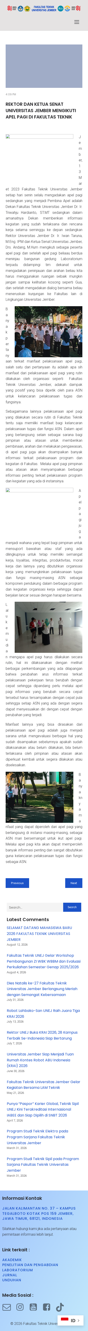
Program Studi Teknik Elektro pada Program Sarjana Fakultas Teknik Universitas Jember (37, 1137)
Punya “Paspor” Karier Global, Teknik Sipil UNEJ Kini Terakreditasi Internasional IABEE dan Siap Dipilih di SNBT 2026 (43, 1109)
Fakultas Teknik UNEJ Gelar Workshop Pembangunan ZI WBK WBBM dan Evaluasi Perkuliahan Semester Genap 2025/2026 (44, 961)
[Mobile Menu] (76, 21)
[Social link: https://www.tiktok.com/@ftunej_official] (62, 1307)
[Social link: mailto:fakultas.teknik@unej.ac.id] (9, 1307)
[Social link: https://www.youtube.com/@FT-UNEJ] (35, 1307)
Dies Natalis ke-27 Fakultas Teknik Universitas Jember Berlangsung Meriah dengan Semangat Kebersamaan (42, 989)
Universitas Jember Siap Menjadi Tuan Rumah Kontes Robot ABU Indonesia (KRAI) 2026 (40, 1060)
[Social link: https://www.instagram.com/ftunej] (22, 1307)
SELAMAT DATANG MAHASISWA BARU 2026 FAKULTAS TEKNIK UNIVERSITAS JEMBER (39, 933)
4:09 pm (11, 94)
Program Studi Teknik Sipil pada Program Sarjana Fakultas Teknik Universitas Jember (43, 1164)
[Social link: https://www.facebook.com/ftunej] (49, 1307)
